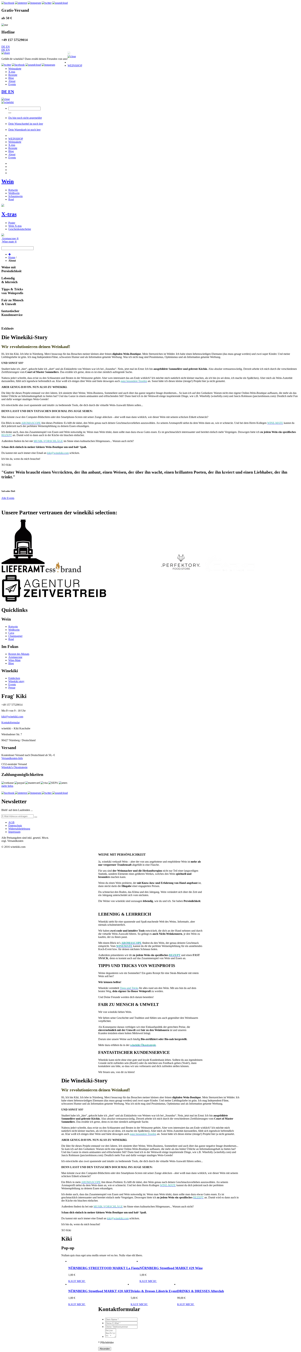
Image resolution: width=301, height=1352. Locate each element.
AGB (11, 822)
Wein (7, 181)
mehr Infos (7, 785)
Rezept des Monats (18, 653)
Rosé (11, 199)
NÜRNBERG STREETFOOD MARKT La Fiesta (104, 1268)
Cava (11, 632)
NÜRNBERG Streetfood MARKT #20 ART (99, 1291)
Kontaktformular (10, 722)
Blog (11, 663)
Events (12, 684)
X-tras (9, 214)
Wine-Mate (14, 660)
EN (8, 46)
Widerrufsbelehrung (19, 828)
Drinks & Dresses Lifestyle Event (154, 1291)
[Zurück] (9, 254)
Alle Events (7, 498)
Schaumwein (15, 196)
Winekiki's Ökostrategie (14, 767)
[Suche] (9, 112)
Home (11, 257)
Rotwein (13, 189)
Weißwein (14, 193)
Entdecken (14, 678)
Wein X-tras (15, 225)
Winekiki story (16, 681)
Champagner (15, 636)
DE (3, 46)
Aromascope (15, 657)
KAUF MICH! (77, 1281)
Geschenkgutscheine (19, 229)
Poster (11, 222)
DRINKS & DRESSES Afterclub (200, 1291)
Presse (11, 687)
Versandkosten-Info (12, 758)
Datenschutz (15, 825)
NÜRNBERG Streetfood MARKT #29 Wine (171, 1268)
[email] (35, 817)
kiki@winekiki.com (12, 716)
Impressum (14, 831)
